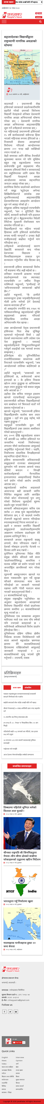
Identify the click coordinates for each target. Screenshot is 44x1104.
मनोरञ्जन (5, 1079)
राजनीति (4, 1083)
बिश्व (17, 1076)
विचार (18, 1083)
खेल (17, 1067)
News (4, 1060)
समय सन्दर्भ (20, 1086)
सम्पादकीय (19, 1089)
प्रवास (18, 1073)
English (5, 1057)
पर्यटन (4, 1073)
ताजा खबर (17, 687)
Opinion (19, 1060)
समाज (4, 1089)
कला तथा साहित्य (7, 1067)
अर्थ (17, 1064)
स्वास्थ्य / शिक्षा (6, 1092)
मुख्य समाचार (20, 1079)
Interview (20, 1057)
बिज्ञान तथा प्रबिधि (8, 1076)
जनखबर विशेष (6, 1070)
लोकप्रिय (28, 687)
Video (4, 1064)
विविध (4, 1086)
